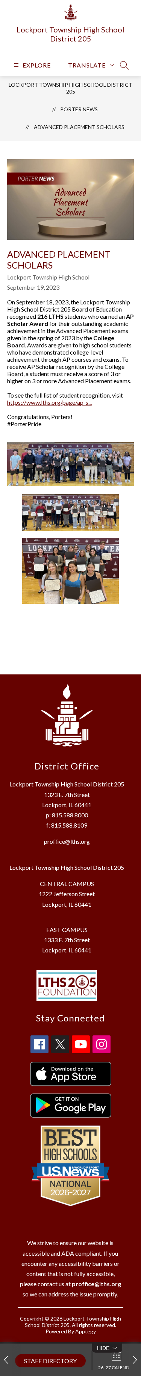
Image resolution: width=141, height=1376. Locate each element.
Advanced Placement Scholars (79, 127)
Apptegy (85, 1331)
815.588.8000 (70, 815)
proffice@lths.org (67, 841)
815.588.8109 (69, 825)
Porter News (79, 109)
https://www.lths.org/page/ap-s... (49, 402)
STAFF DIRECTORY (50, 1360)
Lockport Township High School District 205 (70, 88)
